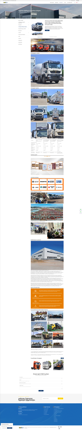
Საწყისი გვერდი (52, 2)
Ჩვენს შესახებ (46, 409)
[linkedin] (78, 0)
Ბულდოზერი (20, 42)
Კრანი (19, 36)
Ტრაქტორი (55, 409)
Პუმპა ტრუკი (20, 44)
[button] (61, 358)
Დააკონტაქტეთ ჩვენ (69, 2)
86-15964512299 (73, 0)
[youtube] (77, 0)
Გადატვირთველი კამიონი (22, 28)
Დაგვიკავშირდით (46, 414)
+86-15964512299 (20, 412)
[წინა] (31, 34)
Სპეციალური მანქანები (21, 34)
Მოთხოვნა (47, 30)
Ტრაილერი (20, 30)
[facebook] (76, 0)
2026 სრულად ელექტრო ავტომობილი (21, 22)
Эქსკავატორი (20, 40)
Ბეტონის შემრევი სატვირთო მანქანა (32, 12)
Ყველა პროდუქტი (20, 20)
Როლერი (19, 38)
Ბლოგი (65, 2)
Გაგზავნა (41, 390)
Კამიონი (19, 32)
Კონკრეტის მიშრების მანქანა (22, 26)
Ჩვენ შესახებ (56, 2)
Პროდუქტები (60, 2)
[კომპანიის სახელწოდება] (5, 2)
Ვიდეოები (45, 413)
